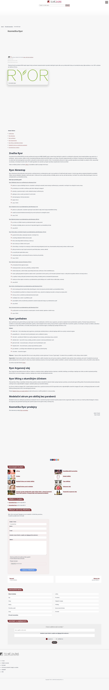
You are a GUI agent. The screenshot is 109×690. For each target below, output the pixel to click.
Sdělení (11, 539)
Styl (9, 597)
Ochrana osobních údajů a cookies (10, 667)
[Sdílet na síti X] (52, 460)
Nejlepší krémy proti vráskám (24, 486)
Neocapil (12, 578)
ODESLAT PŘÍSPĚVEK (28, 570)
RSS (3, 672)
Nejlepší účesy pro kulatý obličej (20, 391)
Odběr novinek (5, 663)
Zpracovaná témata (60, 608)
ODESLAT (54, 642)
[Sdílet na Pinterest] (54, 460)
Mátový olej (96, 578)
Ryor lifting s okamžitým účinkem (16, 142)
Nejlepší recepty (59, 601)
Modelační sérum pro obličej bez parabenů (18, 145)
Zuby (9, 611)
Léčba (56, 594)
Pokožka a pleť (11, 608)
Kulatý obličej (67, 476)
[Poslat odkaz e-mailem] (56, 460)
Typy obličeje (66, 481)
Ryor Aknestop (12, 135)
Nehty (9, 604)
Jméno (10, 526)
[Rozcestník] (106, 2)
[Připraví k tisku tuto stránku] (58, 460)
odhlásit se (60, 639)
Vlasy (9, 601)
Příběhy (57, 604)
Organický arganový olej (70, 491)
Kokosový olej (67, 486)
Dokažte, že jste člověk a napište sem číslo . (23, 535)
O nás (3, 660)
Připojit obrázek (14, 561)
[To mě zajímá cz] (54, 3)
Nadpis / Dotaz (12, 521)
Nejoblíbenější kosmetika (70, 471)
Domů (2, 26)
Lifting (26, 164)
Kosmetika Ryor (13, 502)
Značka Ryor (11, 133)
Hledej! (67, 5)
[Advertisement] (38, 16)
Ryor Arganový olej (13, 140)
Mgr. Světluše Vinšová (28, 57)
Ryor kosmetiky (24, 410)
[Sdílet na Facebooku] (51, 460)
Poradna (57, 597)
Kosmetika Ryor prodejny (14, 147)
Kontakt (57, 611)
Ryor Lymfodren (12, 138)
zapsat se (50, 639)
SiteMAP (4, 669)
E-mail (10, 530)
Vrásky (23, 362)
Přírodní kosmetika (9, 26)
